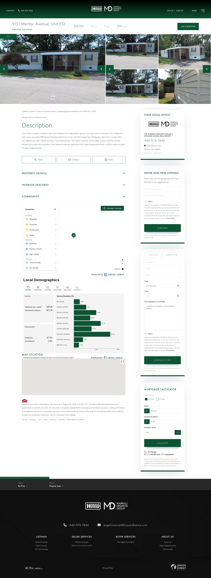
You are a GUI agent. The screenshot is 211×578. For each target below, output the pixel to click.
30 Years (151, 399)
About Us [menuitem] (168, 542)
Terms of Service (148, 370)
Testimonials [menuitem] (168, 549)
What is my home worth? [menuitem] (82, 545)
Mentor (53, 419)
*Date (146, 281)
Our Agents (157, 153)
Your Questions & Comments (154, 301)
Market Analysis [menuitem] (81, 542)
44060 (62, 419)
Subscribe (162, 228)
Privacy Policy (170, 218)
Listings (32, 419)
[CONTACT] (188, 26)
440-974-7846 (27, 11)
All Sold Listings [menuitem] (41, 549)
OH (39, 419)
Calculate (162, 443)
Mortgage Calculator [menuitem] (125, 542)
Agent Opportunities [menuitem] (167, 545)
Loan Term (149, 395)
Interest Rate (150, 427)
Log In (170, 11)
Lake (45, 419)
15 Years (162, 399)
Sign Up (179, 11)
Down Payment (151, 417)
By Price (21, 486)
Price (146, 406)
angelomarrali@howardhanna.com (125, 525)
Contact (10, 11)
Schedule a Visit (172, 255)
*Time (146, 291)
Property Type (55, 486)
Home (24, 419)
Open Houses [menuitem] (41, 545)
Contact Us (148, 153)
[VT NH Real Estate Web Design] (178, 567)
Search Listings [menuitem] (41, 542)
